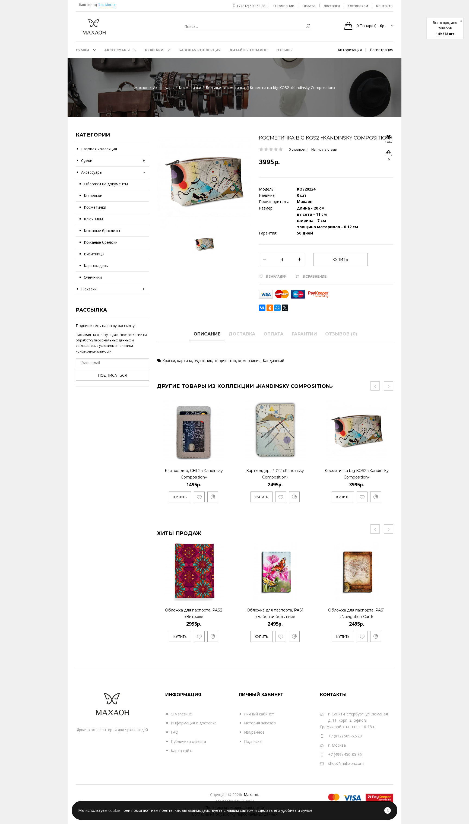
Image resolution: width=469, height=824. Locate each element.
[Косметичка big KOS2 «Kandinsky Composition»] (388, 456)
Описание (207, 334)
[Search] (308, 26)
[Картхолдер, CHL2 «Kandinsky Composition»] (225, 456)
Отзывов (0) (341, 334)
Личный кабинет (259, 714)
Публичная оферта (188, 741)
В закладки (276, 276)
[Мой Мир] (277, 308)
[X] (285, 308)
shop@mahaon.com (346, 763)
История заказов (260, 722)
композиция (249, 360)
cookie (114, 810)
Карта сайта (182, 750)
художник (203, 360)
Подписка (253, 741)
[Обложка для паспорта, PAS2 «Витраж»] (225, 596)
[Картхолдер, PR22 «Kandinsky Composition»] (306, 456)
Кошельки (93, 195)
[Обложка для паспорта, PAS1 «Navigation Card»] (388, 596)
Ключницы (93, 218)
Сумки (86, 160)
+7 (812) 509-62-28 (250, 5)
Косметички (95, 207)
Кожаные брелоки (101, 242)
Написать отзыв (324, 149)
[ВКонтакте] (262, 308)
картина (184, 360)
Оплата (274, 334)
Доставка (242, 334)
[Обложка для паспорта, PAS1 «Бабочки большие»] (306, 596)
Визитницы (94, 253)
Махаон (251, 794)
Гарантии (304, 334)
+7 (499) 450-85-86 (345, 754)
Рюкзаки (89, 288)
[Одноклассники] (270, 308)
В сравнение (315, 276)
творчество (225, 360)
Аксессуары (91, 172)
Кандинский (273, 360)
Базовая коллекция (99, 148)
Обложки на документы (106, 183)
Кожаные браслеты (102, 230)
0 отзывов (297, 149)
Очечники (93, 277)
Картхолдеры (96, 265)
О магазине (181, 714)
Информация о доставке (194, 722)
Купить (180, 497)
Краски (168, 360)
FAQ (174, 732)
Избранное (254, 732)
